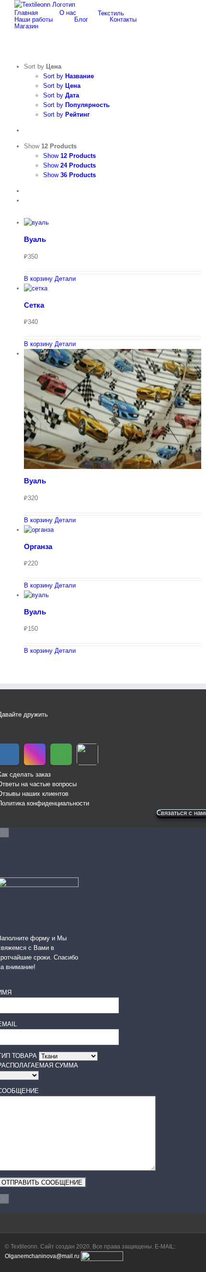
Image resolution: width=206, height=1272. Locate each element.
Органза (38, 546)
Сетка (34, 305)
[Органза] (112, 530)
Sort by (68, 76)
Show (69, 155)
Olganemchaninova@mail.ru (42, 1256)
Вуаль (35, 239)
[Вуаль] (112, 223)
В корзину (38, 278)
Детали (65, 278)
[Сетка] (112, 288)
